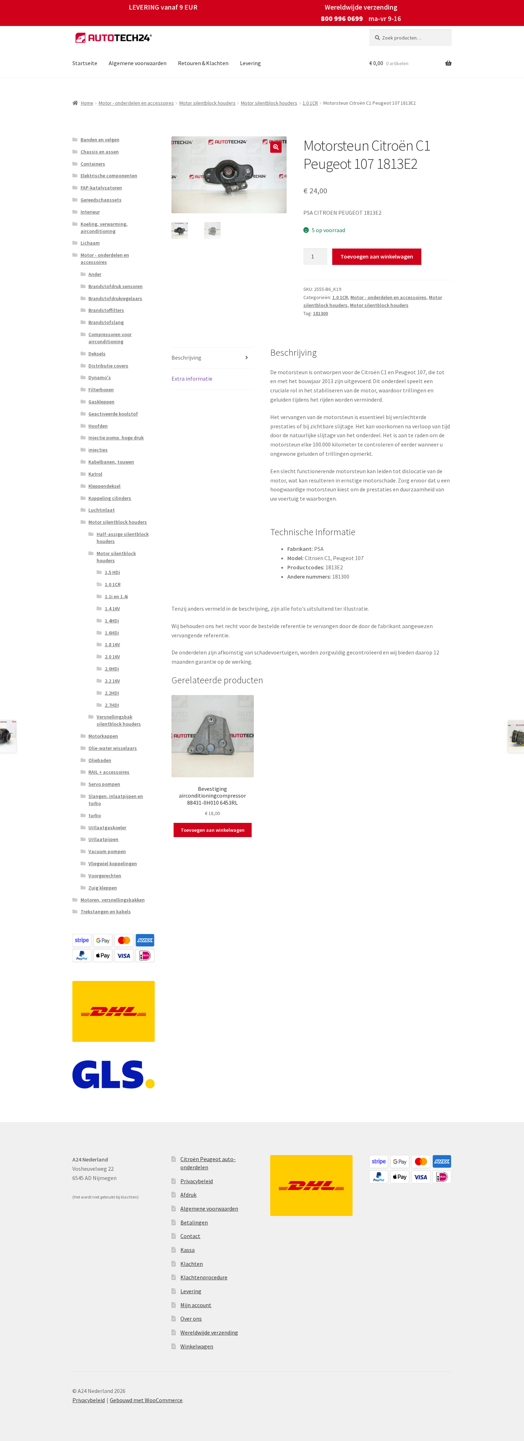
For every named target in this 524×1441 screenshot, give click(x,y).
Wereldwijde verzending (209, 1332)
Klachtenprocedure (203, 1277)
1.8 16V (112, 644)
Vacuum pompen (107, 851)
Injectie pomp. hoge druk (116, 437)
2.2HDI (112, 693)
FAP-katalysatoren (101, 187)
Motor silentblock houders (207, 103)
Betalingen (194, 1222)
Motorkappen (103, 736)
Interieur (90, 212)
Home (87, 103)
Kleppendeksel (104, 486)
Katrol (95, 474)
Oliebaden (99, 760)
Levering (250, 63)
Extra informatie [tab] (191, 378)
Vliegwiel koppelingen (112, 863)
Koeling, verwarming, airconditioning (104, 227)
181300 (320, 313)
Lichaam (90, 243)
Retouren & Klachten (203, 63)
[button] (276, 147)
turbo (94, 815)
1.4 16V (112, 608)
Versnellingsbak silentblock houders (119, 720)
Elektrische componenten (109, 175)
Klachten (191, 1263)
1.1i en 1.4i (116, 596)
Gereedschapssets (101, 200)
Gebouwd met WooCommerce (146, 1400)
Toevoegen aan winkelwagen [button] (213, 830)
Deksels (97, 353)
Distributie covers (108, 365)
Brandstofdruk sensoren (115, 286)
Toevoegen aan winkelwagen (376, 256)
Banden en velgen (100, 139)
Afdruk (188, 1194)
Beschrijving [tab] (186, 357)
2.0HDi (112, 668)
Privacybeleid (196, 1181)
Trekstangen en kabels (106, 911)
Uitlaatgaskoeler (107, 827)
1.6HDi (112, 633)
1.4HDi (112, 620)
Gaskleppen (101, 401)
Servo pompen (104, 784)
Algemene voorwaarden (137, 63)
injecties (98, 450)
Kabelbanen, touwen (111, 462)
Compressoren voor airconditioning (110, 338)
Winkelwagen (196, 1346)
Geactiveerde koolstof (113, 414)
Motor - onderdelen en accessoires (136, 103)
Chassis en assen (100, 151)
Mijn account (195, 1305)
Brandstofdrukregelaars (115, 298)
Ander (94, 274)
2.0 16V (112, 656)
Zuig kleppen (102, 887)
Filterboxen (101, 389)
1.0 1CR (310, 103)
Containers (93, 164)
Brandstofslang (106, 322)
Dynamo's (99, 377)
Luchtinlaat (101, 510)
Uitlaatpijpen (103, 839)
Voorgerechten (104, 875)
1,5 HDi (112, 572)
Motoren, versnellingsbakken (113, 900)
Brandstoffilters (106, 310)
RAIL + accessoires (108, 772)
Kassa (187, 1249)
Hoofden (98, 426)
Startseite (84, 63)
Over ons (191, 1318)
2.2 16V (112, 681)
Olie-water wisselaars (112, 748)
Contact (190, 1235)
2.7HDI (112, 705)
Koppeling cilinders (109, 498)
